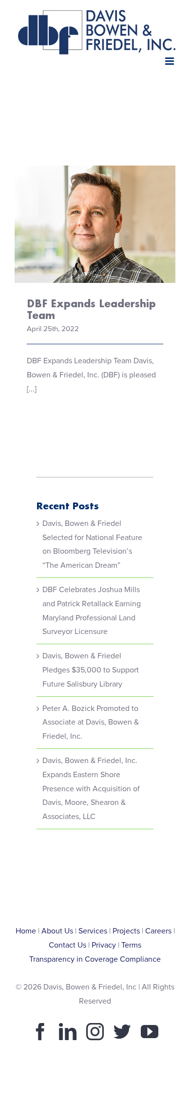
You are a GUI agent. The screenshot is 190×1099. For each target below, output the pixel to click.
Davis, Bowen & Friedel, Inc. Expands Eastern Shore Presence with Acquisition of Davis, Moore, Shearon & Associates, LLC (91, 788)
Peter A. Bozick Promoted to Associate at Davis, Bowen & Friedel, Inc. (90, 723)
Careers (158, 931)
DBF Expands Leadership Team (95, 205)
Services (92, 931)
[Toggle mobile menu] (170, 61)
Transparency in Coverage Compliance (95, 959)
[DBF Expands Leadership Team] (95, 224)
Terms (131, 945)
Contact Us (67, 945)
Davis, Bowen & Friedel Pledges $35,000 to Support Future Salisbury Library (90, 670)
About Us (57, 931)
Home (26, 931)
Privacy (104, 945)
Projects (126, 931)
